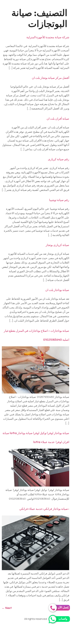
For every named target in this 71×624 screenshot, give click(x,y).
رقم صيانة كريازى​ (58, 159)
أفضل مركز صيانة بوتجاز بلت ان (50, 78)
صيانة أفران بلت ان (58, 118)
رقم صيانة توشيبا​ (59, 200)
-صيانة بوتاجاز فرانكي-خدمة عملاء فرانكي (44, 509)
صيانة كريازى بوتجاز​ (57, 245)
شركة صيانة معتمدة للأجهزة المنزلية (47, 37)
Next (7, 608)
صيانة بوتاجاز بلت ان (57, 290)
